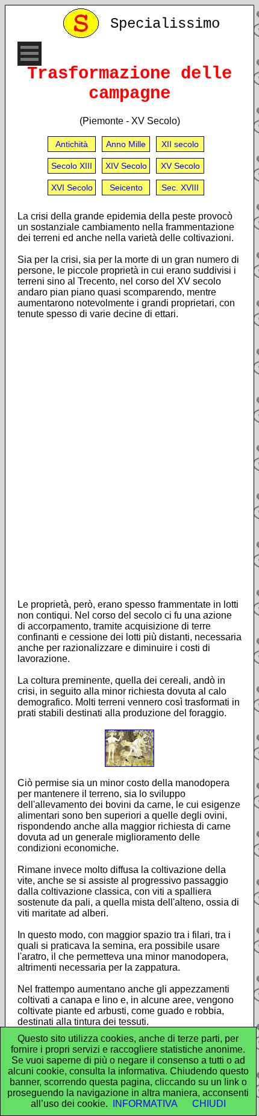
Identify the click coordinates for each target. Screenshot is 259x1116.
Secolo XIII (71, 166)
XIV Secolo (126, 166)
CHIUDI (209, 1104)
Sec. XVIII (180, 187)
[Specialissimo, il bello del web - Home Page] (83, 35)
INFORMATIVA (145, 1104)
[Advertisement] (129, 458)
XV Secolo (180, 166)
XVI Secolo (72, 187)
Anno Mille (126, 144)
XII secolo (180, 144)
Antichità (71, 144)
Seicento (126, 187)
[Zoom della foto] (129, 763)
